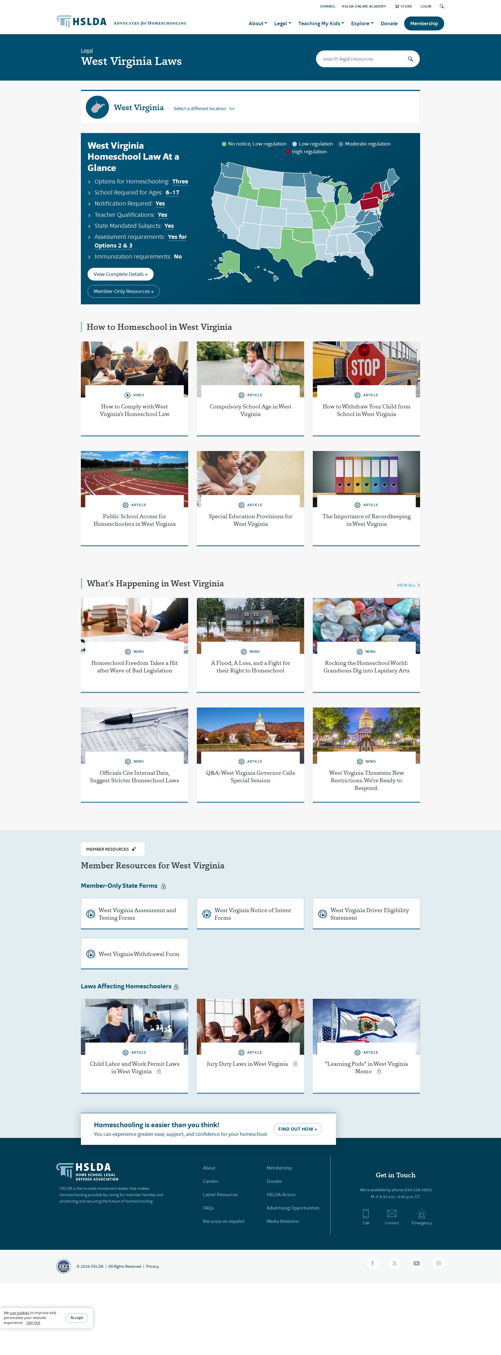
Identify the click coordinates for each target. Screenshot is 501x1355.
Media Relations (283, 1221)
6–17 (172, 192)
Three (180, 181)
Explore (360, 23)
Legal (87, 50)
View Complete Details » (121, 274)
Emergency (422, 1222)
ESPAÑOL (327, 6)
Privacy (152, 1266)
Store (406, 6)
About (209, 1168)
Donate (389, 23)
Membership (424, 23)
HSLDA (97, 1266)
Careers (210, 1181)
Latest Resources (220, 1195)
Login (426, 6)
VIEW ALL (406, 585)
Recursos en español (223, 1221)
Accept (76, 1317)
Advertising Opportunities (293, 1208)
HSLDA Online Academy (364, 6)
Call (366, 1222)
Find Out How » (297, 1129)
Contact (392, 1222)
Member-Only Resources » (124, 291)
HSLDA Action (281, 1195)
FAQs (208, 1208)
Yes (160, 203)
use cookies (19, 1312)
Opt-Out (33, 1322)
